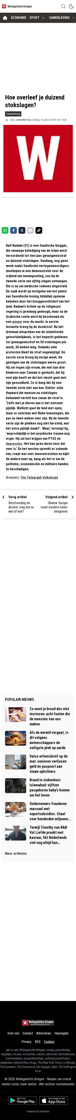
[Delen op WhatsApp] (5, 230)
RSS (38, 1042)
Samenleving (13, 113)
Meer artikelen (16, 854)
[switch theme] (71, 6)
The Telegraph (31, 478)
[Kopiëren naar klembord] (38, 230)
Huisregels (61, 1033)
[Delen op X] (22, 230)
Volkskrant (50, 478)
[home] (5, 17)
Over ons (13, 1033)
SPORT (34, 18)
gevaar (17, 322)
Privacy (26, 1042)
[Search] (63, 6)
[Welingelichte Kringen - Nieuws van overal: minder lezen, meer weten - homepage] (17, 6)
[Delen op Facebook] (13, 230)
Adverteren (43, 1033)
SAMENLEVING (59, 18)
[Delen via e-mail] (30, 230)
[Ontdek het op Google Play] (22, 1100)
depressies (14, 444)
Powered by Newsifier (38, 1111)
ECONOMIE (18, 18)
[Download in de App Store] (53, 1100)
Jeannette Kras (23, 119)
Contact (28, 1033)
